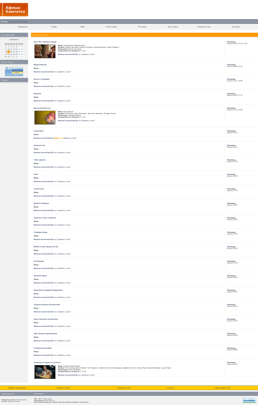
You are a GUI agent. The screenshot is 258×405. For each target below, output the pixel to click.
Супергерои (39, 131)
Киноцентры (22, 27)
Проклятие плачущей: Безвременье (48, 290)
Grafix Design (47, 399)
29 (22, 54)
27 (17, 54)
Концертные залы (204, 27)
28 (19, 54)
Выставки (236, 27)
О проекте (170, 388)
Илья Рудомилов (21, 400)
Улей (36, 174)
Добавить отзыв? (88, 54)
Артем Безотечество (13, 401)
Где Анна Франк (40, 276)
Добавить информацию (17, 388)
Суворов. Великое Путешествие (47, 304)
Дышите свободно (41, 203)
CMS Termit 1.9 (50, 400)
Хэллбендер (39, 261)
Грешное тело (39, 145)
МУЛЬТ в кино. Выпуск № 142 (46, 247)
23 (6, 54)
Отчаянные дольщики (43, 348)
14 (19, 49)
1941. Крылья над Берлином (45, 333)
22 (22, 52)
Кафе (82, 27)
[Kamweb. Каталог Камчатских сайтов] (249, 402)
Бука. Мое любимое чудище (45, 42)
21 (19, 52)
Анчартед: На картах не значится (47, 362)
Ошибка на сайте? (63, 388)
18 (11, 52)
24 (9, 54)
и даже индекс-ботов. (223, 388)
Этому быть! (39, 189)
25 (11, 54)
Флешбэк (37, 93)
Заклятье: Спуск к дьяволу (45, 218)
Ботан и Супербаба (42, 79)
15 (22, 49)
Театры (54, 27)
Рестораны (142, 27)
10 (9, 49)
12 (14, 49)
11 (11, 49)
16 (6, 52)
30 (6, 57)
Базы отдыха (173, 27)
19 (14, 52)
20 (17, 52)
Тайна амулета (40, 160)
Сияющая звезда (40, 232)
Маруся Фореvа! (40, 65)
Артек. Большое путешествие (46, 319)
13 (17, 49)
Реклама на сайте (124, 388)
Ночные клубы (111, 27)
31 (9, 57)
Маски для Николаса (42, 108)
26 (14, 54)
